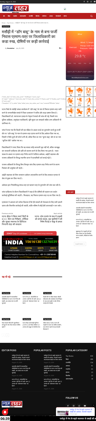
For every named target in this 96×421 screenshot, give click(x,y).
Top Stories (10, 23)
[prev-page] (3, 335)
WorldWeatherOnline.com (80, 78)
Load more (79, 244)
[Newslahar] (3, 48)
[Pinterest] (30, 54)
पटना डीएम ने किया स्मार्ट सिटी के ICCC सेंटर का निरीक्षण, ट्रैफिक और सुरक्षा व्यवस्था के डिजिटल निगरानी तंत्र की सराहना (15, 220)
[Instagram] (87, 1)
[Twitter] (24, 54)
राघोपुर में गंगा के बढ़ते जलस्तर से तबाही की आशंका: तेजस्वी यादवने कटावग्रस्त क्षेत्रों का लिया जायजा (85, 200)
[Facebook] (84, 1)
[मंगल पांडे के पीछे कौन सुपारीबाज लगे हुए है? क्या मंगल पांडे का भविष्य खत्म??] (11, 313)
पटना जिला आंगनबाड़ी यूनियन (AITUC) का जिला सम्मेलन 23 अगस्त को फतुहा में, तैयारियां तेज (31, 325)
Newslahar (10, 48)
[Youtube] (94, 1)
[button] (91, 16)
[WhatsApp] (91, 1)
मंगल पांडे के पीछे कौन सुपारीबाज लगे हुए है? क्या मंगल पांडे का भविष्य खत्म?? (11, 325)
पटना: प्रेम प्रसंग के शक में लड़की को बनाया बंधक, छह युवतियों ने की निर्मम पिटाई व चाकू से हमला (48, 219)
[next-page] (7, 335)
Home (3, 23)
